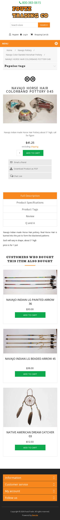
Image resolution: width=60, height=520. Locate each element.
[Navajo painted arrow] (30, 282)
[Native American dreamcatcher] (30, 408)
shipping (34, 146)
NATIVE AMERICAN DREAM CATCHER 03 (30, 434)
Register (15, 34)
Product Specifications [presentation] (30, 202)
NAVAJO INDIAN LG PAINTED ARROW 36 (30, 302)
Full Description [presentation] (30, 195)
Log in (25, 34)
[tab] (30, 195)
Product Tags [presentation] (30, 209)
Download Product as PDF (25, 168)
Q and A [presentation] (30, 223)
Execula (35, 515)
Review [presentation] (30, 216)
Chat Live (17, 176)
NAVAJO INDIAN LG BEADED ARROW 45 (30, 359)
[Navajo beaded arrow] (30, 341)
